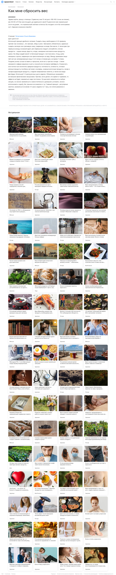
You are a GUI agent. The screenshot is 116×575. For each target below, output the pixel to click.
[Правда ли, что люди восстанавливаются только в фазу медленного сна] (96, 559)
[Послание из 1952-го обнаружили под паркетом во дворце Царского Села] (20, 205)
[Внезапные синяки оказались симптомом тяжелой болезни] (70, 179)
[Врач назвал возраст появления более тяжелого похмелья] (96, 356)
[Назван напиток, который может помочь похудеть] (70, 432)
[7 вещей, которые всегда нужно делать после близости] (45, 331)
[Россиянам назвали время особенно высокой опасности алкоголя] (70, 356)
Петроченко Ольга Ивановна (25, 36)
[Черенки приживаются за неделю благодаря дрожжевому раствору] (96, 432)
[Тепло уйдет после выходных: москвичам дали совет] (45, 508)
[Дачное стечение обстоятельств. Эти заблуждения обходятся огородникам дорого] (70, 306)
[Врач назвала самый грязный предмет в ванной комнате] (70, 407)
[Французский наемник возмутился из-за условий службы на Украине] (20, 129)
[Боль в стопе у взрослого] (96, 534)
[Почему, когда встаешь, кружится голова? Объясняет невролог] (70, 205)
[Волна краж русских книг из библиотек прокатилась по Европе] (20, 331)
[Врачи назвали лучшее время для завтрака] (45, 356)
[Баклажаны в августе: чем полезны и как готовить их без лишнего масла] (96, 255)
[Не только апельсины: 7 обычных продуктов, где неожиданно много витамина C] (45, 483)
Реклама (13, 573)
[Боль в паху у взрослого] (45, 559)
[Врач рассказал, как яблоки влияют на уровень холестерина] (45, 129)
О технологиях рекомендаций (90, 573)
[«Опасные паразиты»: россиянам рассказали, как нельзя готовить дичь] (96, 205)
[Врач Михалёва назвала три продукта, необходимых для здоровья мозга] (45, 306)
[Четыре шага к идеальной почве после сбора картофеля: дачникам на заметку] (70, 382)
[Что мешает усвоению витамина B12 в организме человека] (96, 306)
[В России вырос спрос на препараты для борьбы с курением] (96, 331)
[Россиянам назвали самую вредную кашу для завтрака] (20, 306)
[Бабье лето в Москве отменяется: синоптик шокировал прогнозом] (70, 230)
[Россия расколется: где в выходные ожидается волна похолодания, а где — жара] (45, 179)
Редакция (53, 573)
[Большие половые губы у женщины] (70, 154)
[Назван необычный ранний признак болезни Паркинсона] (96, 281)
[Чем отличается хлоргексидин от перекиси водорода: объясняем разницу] (20, 508)
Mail (2, 573)
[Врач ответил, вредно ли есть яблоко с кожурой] (96, 154)
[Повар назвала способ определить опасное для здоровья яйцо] (20, 179)
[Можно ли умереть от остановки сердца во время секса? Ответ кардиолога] (20, 154)
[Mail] (2, 2)
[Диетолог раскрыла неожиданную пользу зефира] (45, 230)
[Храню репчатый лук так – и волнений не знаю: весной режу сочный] (20, 534)
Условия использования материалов (65, 573)
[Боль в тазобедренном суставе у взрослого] (96, 458)
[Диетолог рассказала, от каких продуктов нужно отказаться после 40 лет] (70, 508)
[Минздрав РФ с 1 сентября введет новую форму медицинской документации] (20, 356)
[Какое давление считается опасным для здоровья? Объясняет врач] (45, 382)
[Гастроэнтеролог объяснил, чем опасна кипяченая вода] (45, 205)
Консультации (11, 6)
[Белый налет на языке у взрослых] (96, 508)
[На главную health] (8, 2)
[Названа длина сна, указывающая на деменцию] (96, 129)
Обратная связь (78, 573)
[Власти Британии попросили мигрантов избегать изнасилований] (45, 255)
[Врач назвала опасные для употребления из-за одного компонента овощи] (20, 281)
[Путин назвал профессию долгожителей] (20, 255)
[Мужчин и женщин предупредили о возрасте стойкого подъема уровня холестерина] (20, 559)
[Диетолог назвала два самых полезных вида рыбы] (45, 154)
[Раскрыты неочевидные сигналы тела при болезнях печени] (70, 129)
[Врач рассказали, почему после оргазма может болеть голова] (96, 230)
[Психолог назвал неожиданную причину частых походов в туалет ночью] (70, 534)
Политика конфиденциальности (106, 573)
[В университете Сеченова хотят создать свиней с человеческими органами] (20, 432)
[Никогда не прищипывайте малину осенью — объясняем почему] (70, 255)
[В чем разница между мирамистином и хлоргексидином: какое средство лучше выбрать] (70, 458)
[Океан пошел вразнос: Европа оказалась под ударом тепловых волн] (20, 230)
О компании (7, 573)
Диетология (20, 6)
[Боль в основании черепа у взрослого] (70, 281)
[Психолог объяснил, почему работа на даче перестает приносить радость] (45, 407)
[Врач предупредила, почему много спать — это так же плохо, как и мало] (96, 179)
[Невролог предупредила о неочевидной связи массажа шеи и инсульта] (96, 407)
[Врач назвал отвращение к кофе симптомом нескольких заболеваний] (45, 458)
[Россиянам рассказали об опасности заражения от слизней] (45, 534)
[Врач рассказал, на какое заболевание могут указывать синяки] (70, 331)
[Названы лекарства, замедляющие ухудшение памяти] (20, 407)
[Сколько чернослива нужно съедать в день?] (45, 432)
